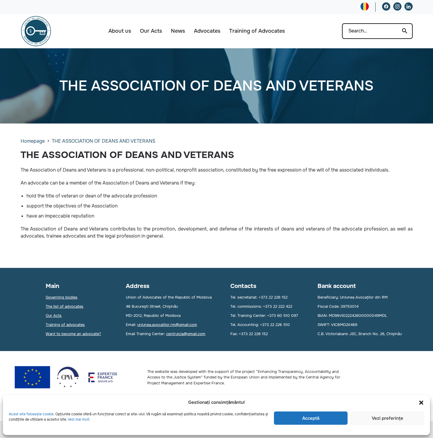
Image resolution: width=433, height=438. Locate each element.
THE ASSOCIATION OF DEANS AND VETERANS (103, 141)
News (178, 31)
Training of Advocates (257, 31)
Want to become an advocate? (73, 333)
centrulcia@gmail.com (185, 333)
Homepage (33, 141)
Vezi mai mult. (79, 419)
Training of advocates (65, 324)
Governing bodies (61, 297)
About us (119, 31)
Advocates (207, 31)
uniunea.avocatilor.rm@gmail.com (167, 324)
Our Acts (151, 31)
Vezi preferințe (387, 418)
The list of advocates (64, 306)
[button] (421, 403)
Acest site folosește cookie (31, 414)
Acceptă (310, 418)
